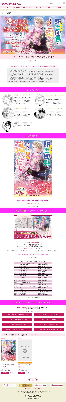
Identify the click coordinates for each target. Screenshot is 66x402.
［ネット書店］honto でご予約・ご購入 (17, 324)
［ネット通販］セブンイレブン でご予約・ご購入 (17, 329)
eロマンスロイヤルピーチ (27, 7)
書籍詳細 (5, 372)
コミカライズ (38, 7)
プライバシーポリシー (37, 388)
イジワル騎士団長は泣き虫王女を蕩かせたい (20, 10)
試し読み (12, 372)
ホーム (3, 10)
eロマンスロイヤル (16, 7)
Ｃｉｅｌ (7, 369)
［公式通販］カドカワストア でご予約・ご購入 (17, 314)
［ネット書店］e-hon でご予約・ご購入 (49, 324)
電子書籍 (59, 7)
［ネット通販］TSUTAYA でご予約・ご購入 (17, 319)
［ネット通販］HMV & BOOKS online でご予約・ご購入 (49, 329)
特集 (49, 7)
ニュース (6, 7)
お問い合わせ (27, 388)
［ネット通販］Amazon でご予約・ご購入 (49, 314)
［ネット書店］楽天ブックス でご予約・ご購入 (49, 319)
